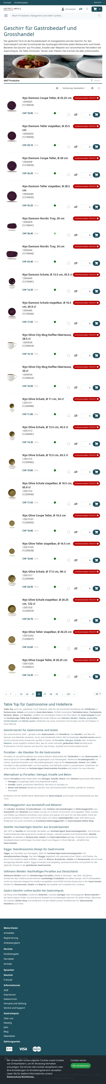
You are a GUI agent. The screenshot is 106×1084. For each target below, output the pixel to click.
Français (8, 979)
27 (45, 694)
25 (33, 694)
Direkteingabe (11, 953)
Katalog (8, 1022)
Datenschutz (10, 999)
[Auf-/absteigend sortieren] (57, 88)
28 (51, 694)
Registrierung (11, 937)
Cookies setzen (78, 1060)
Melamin (8, 743)
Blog (6, 1031)
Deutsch (97, 2)
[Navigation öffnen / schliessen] (7, 15)
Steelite (82, 718)
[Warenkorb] (95, 9)
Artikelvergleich (12, 942)
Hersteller (9, 958)
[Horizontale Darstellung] (99, 88)
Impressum (10, 994)
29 (56, 694)
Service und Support (14, 1007)
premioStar (92, 718)
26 (39, 694)
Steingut (69, 740)
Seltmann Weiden (69, 718)
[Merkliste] (87, 9)
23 (21, 694)
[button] (86, 98)
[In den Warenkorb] (96, 114)
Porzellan (59, 740)
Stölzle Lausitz (28, 721)
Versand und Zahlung (15, 1003)
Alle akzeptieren (80, 1065)
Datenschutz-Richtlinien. (21, 1076)
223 (68, 694)
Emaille (77, 740)
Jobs (6, 1027)
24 (27, 694)
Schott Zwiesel (10, 721)
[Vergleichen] (76, 114)
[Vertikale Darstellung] (92, 88)
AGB (6, 990)
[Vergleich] (81, 9)
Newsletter (9, 1036)
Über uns (8, 1018)
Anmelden (9, 932)
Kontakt (8, 963)
